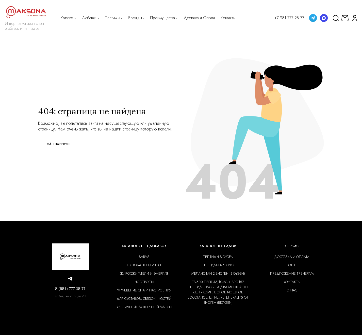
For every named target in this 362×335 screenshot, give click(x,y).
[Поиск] (336, 18)
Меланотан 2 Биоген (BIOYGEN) (218, 273)
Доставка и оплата (291, 256)
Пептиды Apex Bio (217, 265)
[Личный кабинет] (354, 18)
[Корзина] (345, 18)
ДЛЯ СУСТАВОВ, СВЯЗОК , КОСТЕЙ (144, 298)
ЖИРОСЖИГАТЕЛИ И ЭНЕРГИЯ (144, 273)
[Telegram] (313, 18)
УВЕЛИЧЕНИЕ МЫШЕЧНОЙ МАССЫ (144, 306)
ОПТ (291, 265)
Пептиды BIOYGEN (218, 256)
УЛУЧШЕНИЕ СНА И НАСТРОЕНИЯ (144, 290)
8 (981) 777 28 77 (70, 289)
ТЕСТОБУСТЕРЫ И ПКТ (144, 265)
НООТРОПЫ (144, 281)
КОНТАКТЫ (291, 281)
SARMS (144, 256)
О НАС (292, 290)
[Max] (324, 18)
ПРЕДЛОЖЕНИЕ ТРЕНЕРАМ (291, 273)
